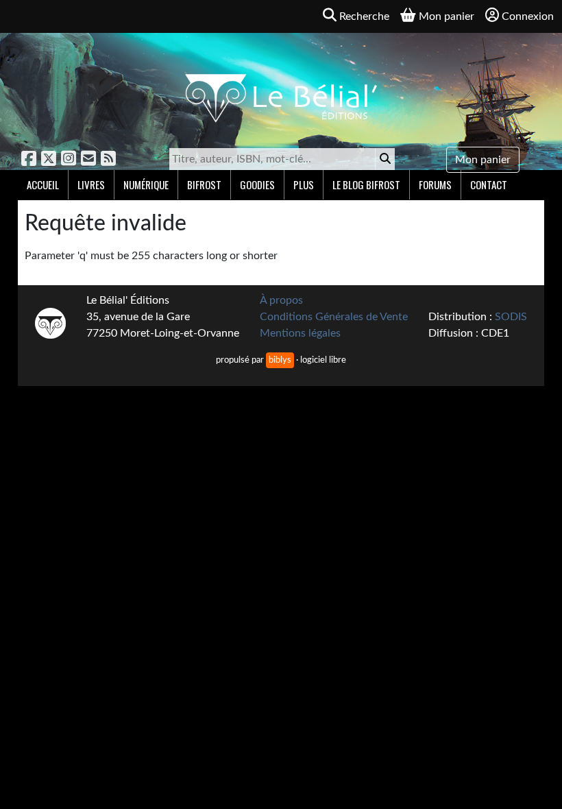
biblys (280, 360)
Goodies (257, 184)
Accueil (43, 184)
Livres (91, 184)
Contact (488, 184)
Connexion (528, 16)
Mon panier (483, 159)
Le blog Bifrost (366, 184)
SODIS (511, 316)
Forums (435, 184)
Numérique (146, 184)
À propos (281, 300)
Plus (303, 184)
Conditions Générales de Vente (334, 316)
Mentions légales (300, 333)
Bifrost (204, 184)
